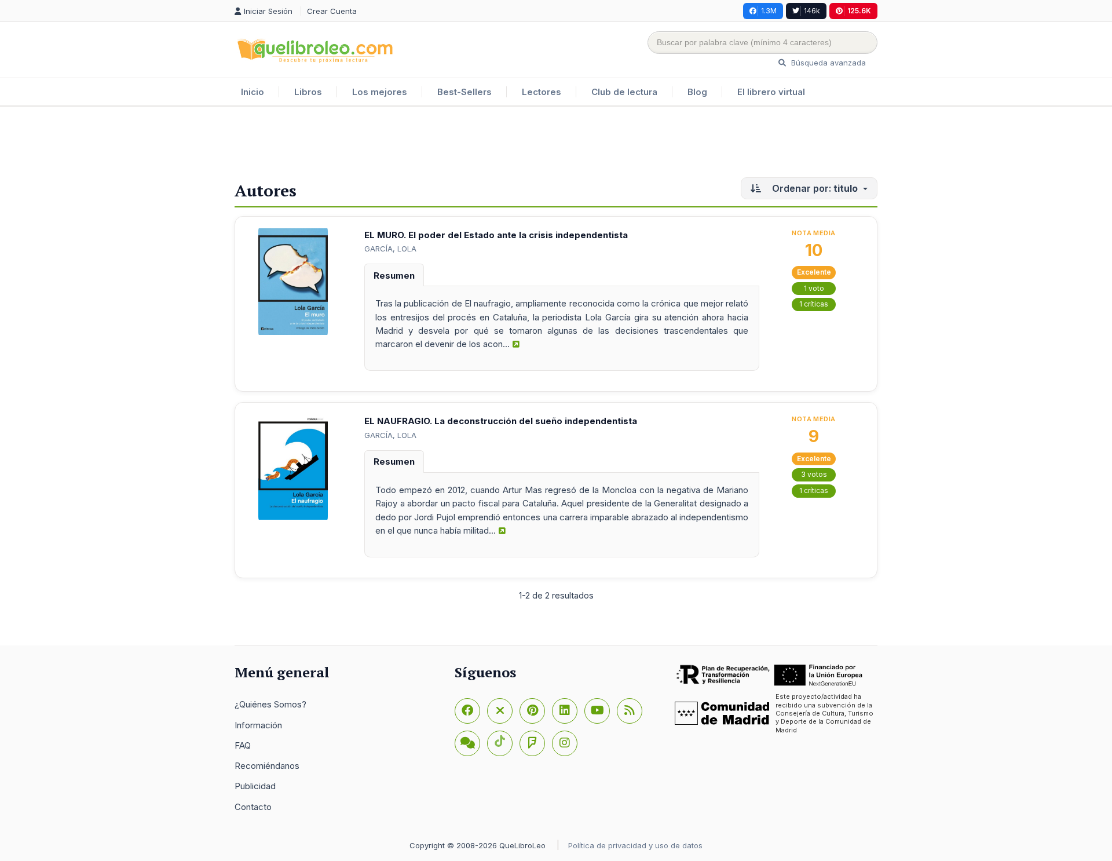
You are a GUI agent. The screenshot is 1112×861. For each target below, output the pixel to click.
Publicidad (255, 785)
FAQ (243, 745)
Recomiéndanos (267, 765)
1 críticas (813, 304)
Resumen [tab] (394, 275)
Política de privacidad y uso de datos (635, 845)
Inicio (252, 91)
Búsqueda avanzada (827, 62)
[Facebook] (467, 711)
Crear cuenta (332, 11)
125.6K (859, 10)
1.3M (769, 10)
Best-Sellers (464, 91)
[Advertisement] (556, 144)
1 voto (814, 288)
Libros (308, 91)
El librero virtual (771, 91)
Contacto (253, 806)
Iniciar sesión (269, 11)
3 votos (814, 474)
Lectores (541, 91)
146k (812, 10)
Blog (697, 91)
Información (258, 725)
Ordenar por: (814, 188)
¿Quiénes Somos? (270, 704)
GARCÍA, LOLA (390, 248)
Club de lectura (624, 91)
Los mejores (379, 91)
